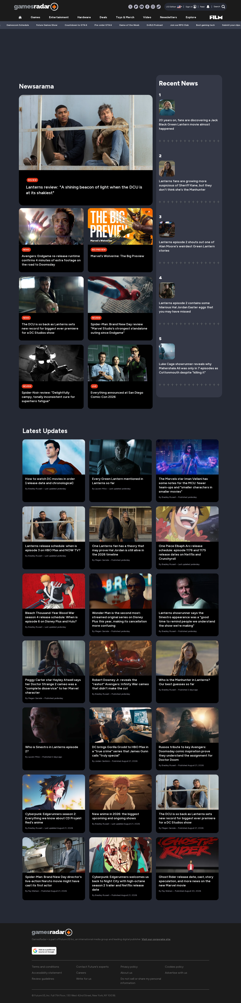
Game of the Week (129, 25)
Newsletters (168, 17)
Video (147, 17)
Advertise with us (176, 972)
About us (126, 972)
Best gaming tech (205, 25)
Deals (103, 17)
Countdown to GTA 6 (76, 25)
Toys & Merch (125, 17)
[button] (219, 7)
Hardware (84, 17)
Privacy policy (129, 966)
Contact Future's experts (92, 966)
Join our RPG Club (179, 25)
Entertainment (59, 17)
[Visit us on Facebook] (147, 7)
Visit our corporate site (156, 939)
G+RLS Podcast (155, 25)
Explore (191, 17)
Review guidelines (43, 978)
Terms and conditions (45, 966)
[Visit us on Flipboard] (136, 7)
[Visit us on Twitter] (130, 7)
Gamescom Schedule (18, 25)
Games (35, 17)
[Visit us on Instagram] (153, 7)
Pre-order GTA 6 (103, 25)
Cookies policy (174, 966)
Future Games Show (46, 25)
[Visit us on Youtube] (142, 7)
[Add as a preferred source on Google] (44, 951)
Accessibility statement (47, 972)
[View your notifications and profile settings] (208, 6)
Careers (81, 972)
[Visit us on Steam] (158, 7)
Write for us (83, 978)
